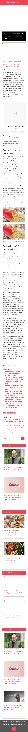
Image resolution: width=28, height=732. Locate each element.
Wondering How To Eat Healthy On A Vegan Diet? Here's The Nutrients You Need (14, 373)
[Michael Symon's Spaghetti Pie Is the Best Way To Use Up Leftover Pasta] (14, 450)
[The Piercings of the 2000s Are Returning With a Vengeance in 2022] (14, 577)
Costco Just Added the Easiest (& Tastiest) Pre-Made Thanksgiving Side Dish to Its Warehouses (14, 497)
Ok (14, 729)
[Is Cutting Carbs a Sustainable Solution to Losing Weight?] (14, 543)
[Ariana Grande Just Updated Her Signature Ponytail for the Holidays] (14, 601)
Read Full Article (12, 366)
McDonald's (14, 131)
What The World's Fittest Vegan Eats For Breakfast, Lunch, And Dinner (14, 387)
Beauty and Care (13, 3)
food (5, 412)
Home (5, 33)
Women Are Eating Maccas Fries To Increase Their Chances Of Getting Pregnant (14, 393)
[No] (26, 726)
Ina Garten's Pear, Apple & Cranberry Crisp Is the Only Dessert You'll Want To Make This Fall (14, 707)
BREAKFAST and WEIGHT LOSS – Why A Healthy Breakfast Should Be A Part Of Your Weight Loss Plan (14, 533)
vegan (14, 412)
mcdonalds (9, 412)
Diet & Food (11, 33)
